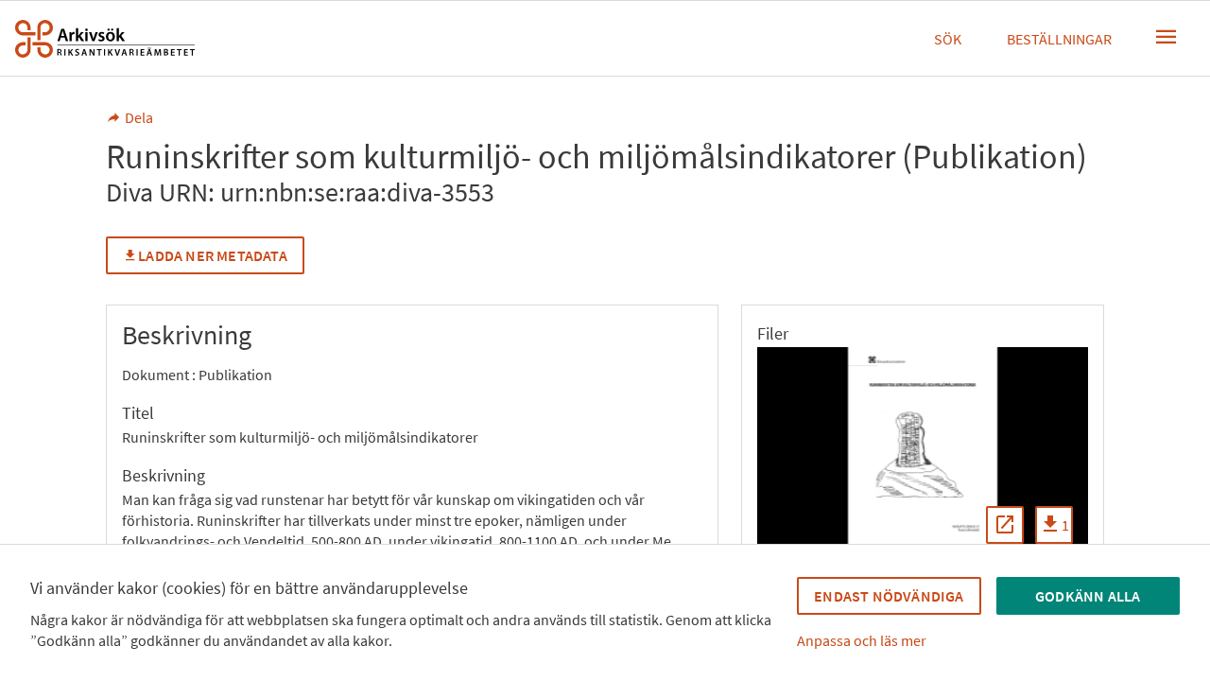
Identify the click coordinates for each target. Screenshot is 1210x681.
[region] (922, 453)
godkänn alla (1087, 595)
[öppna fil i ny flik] (1005, 525)
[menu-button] (1166, 37)
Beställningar (1059, 38)
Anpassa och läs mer (861, 640)
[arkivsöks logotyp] (105, 39)
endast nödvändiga (888, 595)
